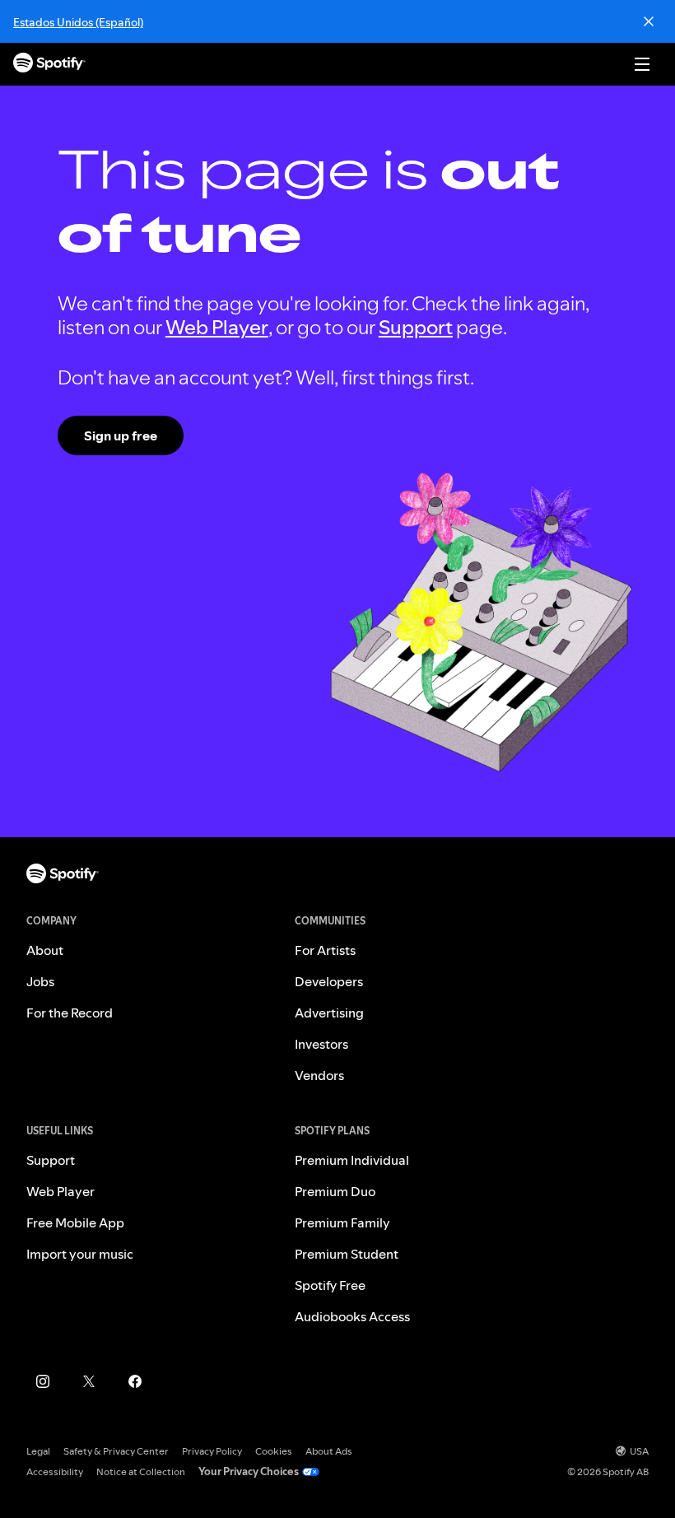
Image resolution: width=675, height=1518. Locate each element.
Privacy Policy (212, 1451)
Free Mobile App (75, 1222)
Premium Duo (335, 1191)
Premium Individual (352, 1160)
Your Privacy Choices (248, 1471)
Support (416, 327)
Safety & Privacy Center (116, 1451)
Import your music (79, 1254)
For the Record (69, 1012)
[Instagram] (42, 1381)
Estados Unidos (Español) (78, 22)
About (44, 950)
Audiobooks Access (352, 1316)
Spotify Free (330, 1285)
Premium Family (342, 1222)
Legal (38, 1451)
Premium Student (346, 1254)
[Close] (648, 21)
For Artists (325, 950)
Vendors (319, 1075)
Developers (329, 981)
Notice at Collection (140, 1471)
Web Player (216, 327)
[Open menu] (642, 64)
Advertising (329, 1012)
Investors (321, 1044)
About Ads (328, 1451)
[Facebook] (135, 1381)
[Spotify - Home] (49, 65)
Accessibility (54, 1471)
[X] (88, 1381)
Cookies (273, 1451)
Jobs (40, 981)
